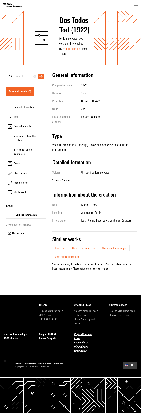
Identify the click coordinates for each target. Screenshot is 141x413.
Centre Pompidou (48, 338)
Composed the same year (114, 248)
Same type (60, 248)
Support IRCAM (47, 334)
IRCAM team (11, 338)
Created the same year (83, 248)
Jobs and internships (15, 334)
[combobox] (26, 76)
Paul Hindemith (71, 49)
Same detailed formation (67, 256)
